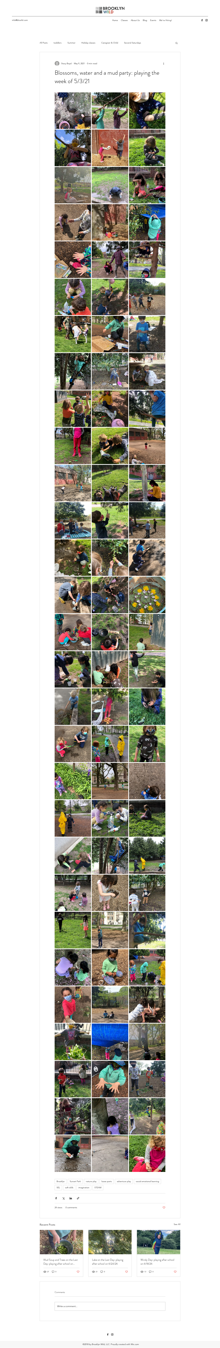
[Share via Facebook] (56, 1198)
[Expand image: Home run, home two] (147, 855)
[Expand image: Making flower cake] (73, 967)
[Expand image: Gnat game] (73, 893)
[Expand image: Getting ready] (73, 930)
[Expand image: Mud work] (110, 595)
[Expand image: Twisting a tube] (147, 148)
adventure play (124, 1181)
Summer (71, 42)
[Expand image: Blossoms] (110, 1116)
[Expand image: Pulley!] (147, 483)
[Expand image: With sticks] (73, 222)
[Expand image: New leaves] (110, 557)
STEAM (97, 1187)
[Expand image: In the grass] (147, 818)
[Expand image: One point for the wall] (110, 148)
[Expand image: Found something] (147, 1153)
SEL (58, 1187)
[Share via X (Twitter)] (63, 1198)
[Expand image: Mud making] (110, 632)
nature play (91, 1181)
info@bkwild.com (20, 20)
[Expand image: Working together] (110, 110)
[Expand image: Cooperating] (110, 1004)
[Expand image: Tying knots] (147, 334)
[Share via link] (78, 1198)
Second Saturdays (132, 42)
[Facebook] (202, 20)
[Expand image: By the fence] (73, 1079)
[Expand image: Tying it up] (73, 334)
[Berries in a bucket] (61, 1242)
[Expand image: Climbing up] (147, 1042)
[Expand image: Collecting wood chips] (110, 967)
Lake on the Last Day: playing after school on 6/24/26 (107, 1262)
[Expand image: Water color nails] (73, 259)
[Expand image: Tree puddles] (73, 110)
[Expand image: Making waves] (73, 706)
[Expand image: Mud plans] (73, 632)
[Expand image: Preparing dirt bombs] (73, 557)
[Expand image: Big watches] (147, 259)
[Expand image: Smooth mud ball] (147, 110)
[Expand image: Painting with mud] (147, 557)
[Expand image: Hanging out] (110, 855)
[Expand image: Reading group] (110, 483)
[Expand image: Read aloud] (73, 520)
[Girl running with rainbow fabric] (158, 1242)
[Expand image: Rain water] (110, 1042)
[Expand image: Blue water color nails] (110, 1079)
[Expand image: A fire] (110, 706)
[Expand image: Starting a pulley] (110, 408)
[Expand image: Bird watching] (73, 1116)
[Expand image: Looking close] (147, 706)
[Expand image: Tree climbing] (73, 371)
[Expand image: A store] (110, 371)
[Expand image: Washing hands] (73, 297)
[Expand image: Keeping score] (147, 781)
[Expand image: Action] (147, 1116)
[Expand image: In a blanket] (73, 185)
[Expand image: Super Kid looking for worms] (147, 371)
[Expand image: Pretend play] (147, 520)
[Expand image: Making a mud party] (147, 185)
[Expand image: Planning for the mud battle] (147, 669)
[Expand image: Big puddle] (73, 1153)
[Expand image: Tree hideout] (147, 930)
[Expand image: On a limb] (147, 408)
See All (177, 1224)
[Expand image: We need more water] (147, 222)
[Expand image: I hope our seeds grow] (73, 818)
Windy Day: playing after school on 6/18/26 (157, 1262)
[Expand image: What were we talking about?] (110, 222)
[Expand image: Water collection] (147, 967)
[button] (176, 43)
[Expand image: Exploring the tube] (110, 930)
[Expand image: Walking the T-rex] (147, 297)
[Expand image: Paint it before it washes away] (110, 334)
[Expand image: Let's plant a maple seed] (73, 744)
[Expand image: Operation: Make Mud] (73, 595)
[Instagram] (206, 20)
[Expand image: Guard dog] (147, 893)
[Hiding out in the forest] (110, 1242)
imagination (83, 1187)
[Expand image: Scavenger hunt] (73, 446)
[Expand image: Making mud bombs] (110, 669)
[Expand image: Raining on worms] (110, 185)
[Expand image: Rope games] (73, 483)
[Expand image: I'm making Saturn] (73, 669)
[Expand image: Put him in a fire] (110, 520)
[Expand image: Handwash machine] (110, 818)
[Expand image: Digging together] (147, 1004)
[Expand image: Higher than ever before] (73, 148)
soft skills (69, 1187)
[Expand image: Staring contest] (73, 408)
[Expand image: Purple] (73, 781)
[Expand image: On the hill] (147, 446)
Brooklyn (61, 1181)
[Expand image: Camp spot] (147, 1079)
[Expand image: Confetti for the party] (73, 1042)
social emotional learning (147, 1181)
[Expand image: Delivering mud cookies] (110, 893)
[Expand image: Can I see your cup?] (110, 744)
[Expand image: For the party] (147, 595)
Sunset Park (75, 1181)
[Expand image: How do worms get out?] (73, 855)
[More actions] (163, 63)
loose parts (106, 1181)
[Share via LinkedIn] (70, 1198)
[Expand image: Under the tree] (110, 297)
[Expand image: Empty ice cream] (73, 1004)
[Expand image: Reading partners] (110, 446)
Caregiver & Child (109, 42)
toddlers (58, 42)
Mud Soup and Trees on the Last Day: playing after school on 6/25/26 (60, 1262)
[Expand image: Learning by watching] (110, 259)
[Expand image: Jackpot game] (110, 781)
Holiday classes (88, 42)
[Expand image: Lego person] (147, 744)
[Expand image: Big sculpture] (110, 1153)
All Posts (44, 42)
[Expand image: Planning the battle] (147, 632)
